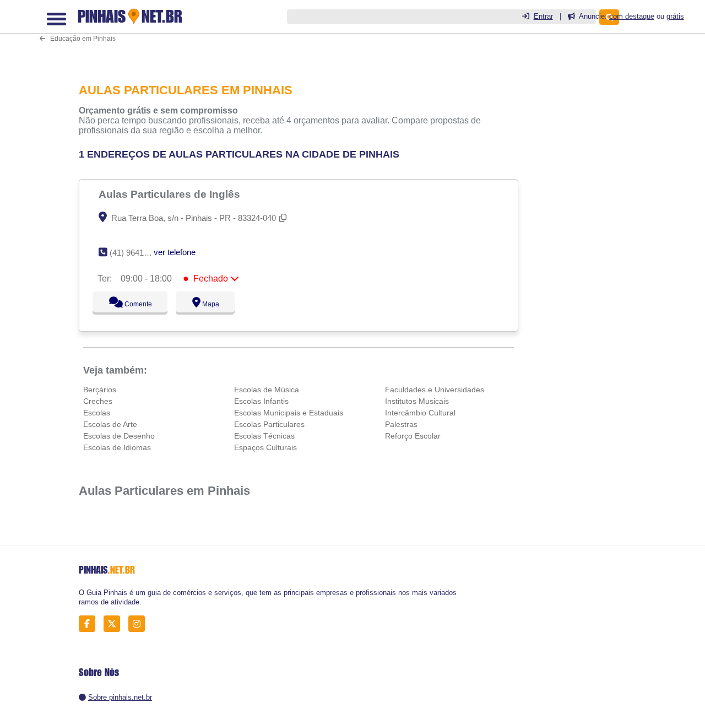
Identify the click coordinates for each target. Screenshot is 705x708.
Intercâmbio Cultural (420, 412)
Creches (97, 401)
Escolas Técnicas (264, 435)
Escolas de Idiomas (117, 447)
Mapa (208, 304)
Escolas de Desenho (119, 435)
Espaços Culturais (265, 447)
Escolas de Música (266, 389)
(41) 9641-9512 (137, 252)
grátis (675, 16)
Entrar (543, 16)
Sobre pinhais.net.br (120, 697)
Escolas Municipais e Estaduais (288, 412)
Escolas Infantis (261, 401)
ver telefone (175, 252)
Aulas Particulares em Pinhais (164, 491)
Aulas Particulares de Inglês (171, 194)
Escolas (96, 412)
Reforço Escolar (413, 435)
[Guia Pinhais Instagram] (139, 624)
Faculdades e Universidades (434, 389)
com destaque (631, 16)
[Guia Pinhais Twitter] (115, 624)
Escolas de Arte (110, 424)
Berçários (99, 389)
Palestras (401, 424)
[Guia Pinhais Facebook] (90, 624)
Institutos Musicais (417, 401)
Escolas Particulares (269, 424)
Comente (130, 304)
